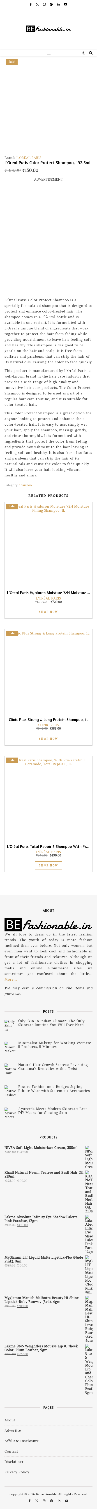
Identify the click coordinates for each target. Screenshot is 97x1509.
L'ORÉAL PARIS (28, 158)
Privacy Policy (17, 1472)
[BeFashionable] (48, 29)
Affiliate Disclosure (22, 1441)
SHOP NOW (48, 611)
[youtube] (65, 4)
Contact (11, 1451)
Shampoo (25, 485)
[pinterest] (52, 4)
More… (11, 979)
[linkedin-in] (58, 4)
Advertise (13, 1430)
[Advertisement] (48, 241)
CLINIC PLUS (48, 725)
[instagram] (44, 4)
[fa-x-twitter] (38, 4)
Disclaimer (14, 1462)
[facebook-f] (31, 4)
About (10, 1420)
